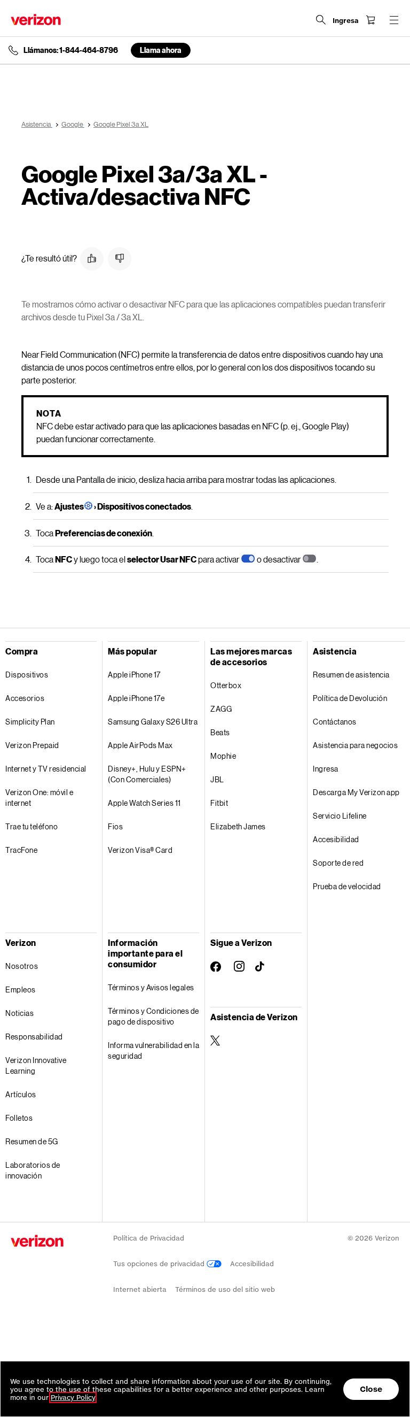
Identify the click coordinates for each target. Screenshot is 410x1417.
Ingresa (325, 768)
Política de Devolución (350, 698)
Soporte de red (338, 862)
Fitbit (219, 802)
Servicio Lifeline (340, 815)
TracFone (21, 849)
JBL (217, 779)
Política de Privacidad (148, 1238)
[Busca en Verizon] (321, 20)
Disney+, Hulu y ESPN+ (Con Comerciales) (147, 774)
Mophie (223, 755)
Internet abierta (140, 1289)
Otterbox (225, 685)
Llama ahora (161, 50)
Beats (220, 732)
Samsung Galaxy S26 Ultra (153, 721)
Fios (115, 826)
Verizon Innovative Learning (35, 1065)
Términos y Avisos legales (151, 987)
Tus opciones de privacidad (160, 1264)
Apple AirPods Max (140, 745)
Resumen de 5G (31, 1141)
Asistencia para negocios (355, 745)
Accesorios (24, 698)
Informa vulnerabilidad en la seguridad (153, 1050)
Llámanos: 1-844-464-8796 (70, 50)
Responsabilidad (34, 1036)
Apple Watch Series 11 (144, 802)
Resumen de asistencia (351, 674)
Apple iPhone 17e (136, 698)
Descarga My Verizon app (356, 792)
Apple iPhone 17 (134, 674)
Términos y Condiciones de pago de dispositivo (153, 1016)
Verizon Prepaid (32, 745)
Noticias (19, 1013)
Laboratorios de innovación (32, 1170)
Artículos (20, 1094)
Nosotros (21, 966)
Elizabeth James (238, 826)
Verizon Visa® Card (140, 849)
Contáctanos (335, 721)
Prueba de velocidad (347, 886)
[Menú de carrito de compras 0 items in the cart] (370, 20)
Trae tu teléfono (31, 826)
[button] (92, 259)
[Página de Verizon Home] (36, 19)
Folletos (19, 1117)
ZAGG (221, 708)
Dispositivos (26, 674)
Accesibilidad (336, 839)
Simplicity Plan (30, 721)
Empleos (20, 989)
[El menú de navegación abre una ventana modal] (394, 20)
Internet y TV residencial (45, 768)
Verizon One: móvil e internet (39, 797)
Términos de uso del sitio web (225, 1289)
